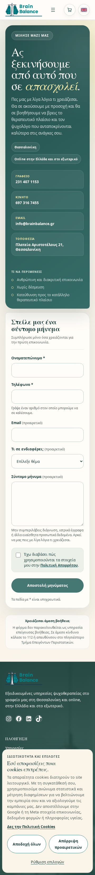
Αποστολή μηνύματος (47, 585)
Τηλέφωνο (22, 384)
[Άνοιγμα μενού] (53, 10)
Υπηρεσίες (14, 748)
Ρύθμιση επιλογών (47, 861)
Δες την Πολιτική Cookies (31, 826)
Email (26, 422)
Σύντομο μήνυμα (37, 476)
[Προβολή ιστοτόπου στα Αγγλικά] (84, 10)
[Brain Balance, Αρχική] (23, 9)
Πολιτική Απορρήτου (59, 565)
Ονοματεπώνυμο (28, 357)
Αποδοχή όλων (27, 844)
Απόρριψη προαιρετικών (68, 844)
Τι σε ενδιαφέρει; (38, 448)
